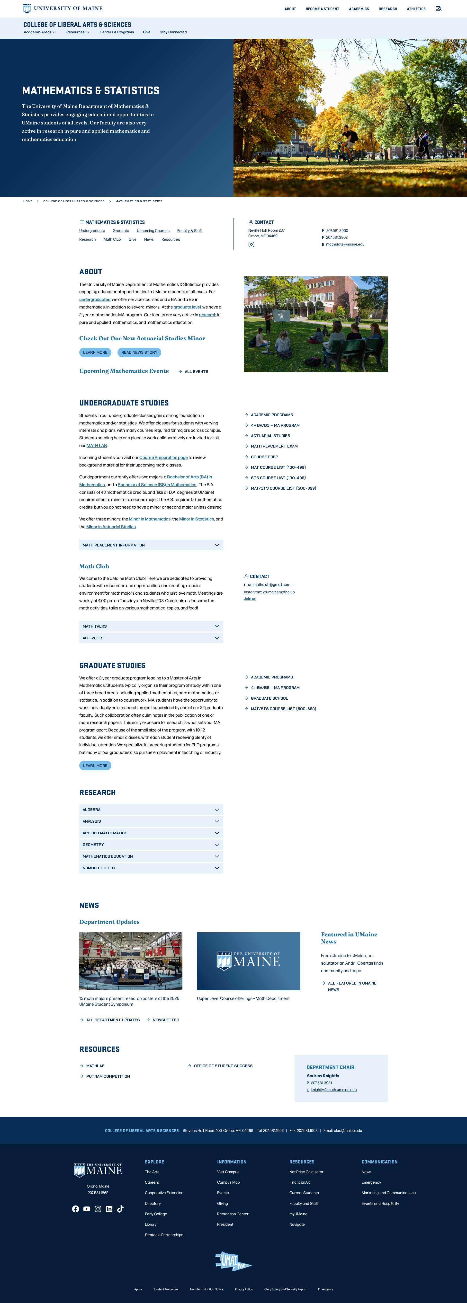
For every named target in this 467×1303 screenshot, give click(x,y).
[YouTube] (86, 1209)
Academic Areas (38, 31)
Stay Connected (173, 31)
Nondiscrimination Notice (206, 1289)
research (207, 314)
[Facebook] (75, 1209)
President (225, 1224)
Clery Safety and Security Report (285, 1289)
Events (223, 1192)
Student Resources (166, 1289)
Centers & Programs (117, 31)
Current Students (304, 1192)
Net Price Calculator (306, 1171)
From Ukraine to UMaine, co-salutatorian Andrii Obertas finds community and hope (352, 962)
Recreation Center (233, 1213)
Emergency (371, 1182)
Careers (152, 1182)
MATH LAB (97, 445)
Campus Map (228, 1182)
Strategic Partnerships (164, 1234)
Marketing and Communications (389, 1192)
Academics (359, 8)
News (366, 1171)
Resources (75, 31)
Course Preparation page (163, 457)
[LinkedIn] (109, 1209)
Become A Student (322, 8)
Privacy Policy (244, 1289)
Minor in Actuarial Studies (111, 526)
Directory (153, 1203)
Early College (156, 1213)
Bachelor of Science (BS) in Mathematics (157, 484)
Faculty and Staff (304, 1203)
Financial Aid (300, 1182)
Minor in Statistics (196, 518)
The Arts (152, 1171)
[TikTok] (120, 1209)
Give (147, 31)
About (290, 8)
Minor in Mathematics (150, 518)
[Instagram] (251, 244)
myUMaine (298, 1213)
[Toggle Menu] (437, 9)
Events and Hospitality (380, 1203)
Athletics (416, 8)
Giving (222, 1203)
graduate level (187, 306)
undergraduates (94, 299)
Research (388, 8)
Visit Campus (228, 1171)
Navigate (297, 1224)
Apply (138, 1289)
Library (151, 1224)
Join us (250, 598)
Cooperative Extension (164, 1192)
